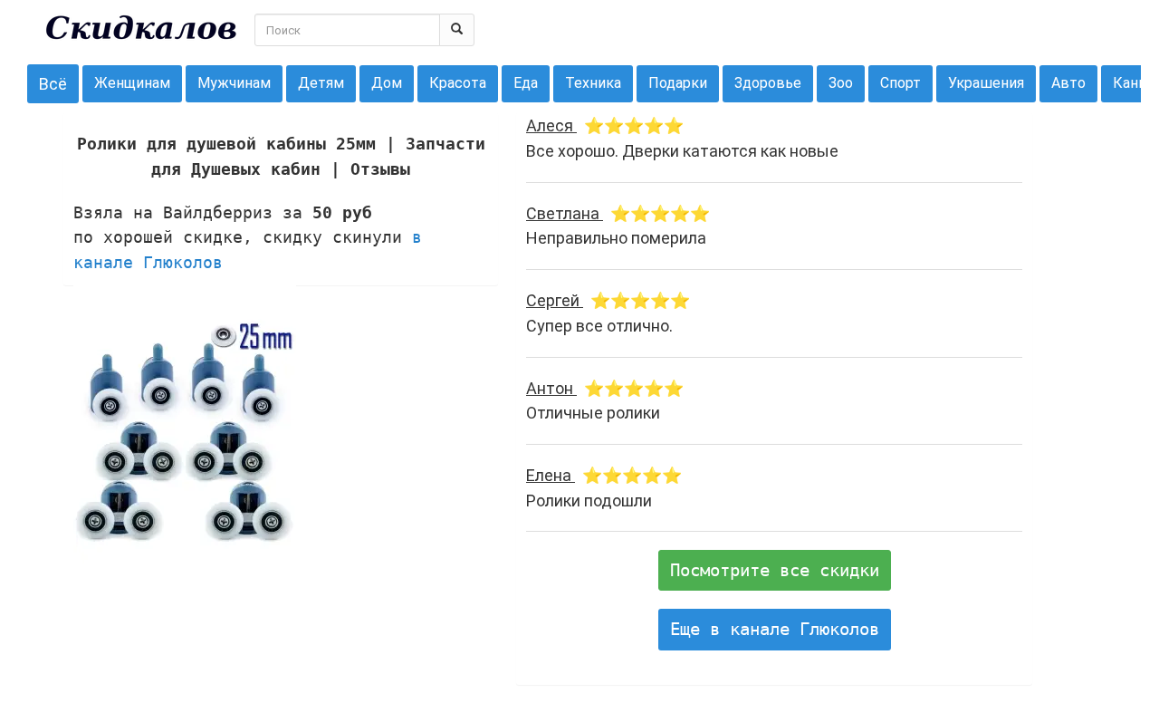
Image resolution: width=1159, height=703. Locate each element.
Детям (321, 82)
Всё (53, 83)
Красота (457, 82)
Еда (525, 82)
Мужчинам (234, 82)
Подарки (677, 82)
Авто (1068, 82)
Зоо (841, 82)
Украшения (986, 82)
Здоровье (767, 82)
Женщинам (132, 82)
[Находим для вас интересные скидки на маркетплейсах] (140, 27)
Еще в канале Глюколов (774, 629)
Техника (593, 82)
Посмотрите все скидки (774, 570)
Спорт (900, 82)
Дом (386, 82)
